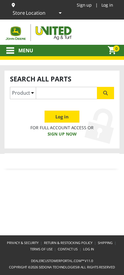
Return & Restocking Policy (68, 242)
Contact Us (68, 249)
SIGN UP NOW (62, 134)
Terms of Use (41, 249)
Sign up (84, 5)
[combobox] (66, 93)
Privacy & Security (23, 242)
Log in (107, 5)
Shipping (105, 242)
